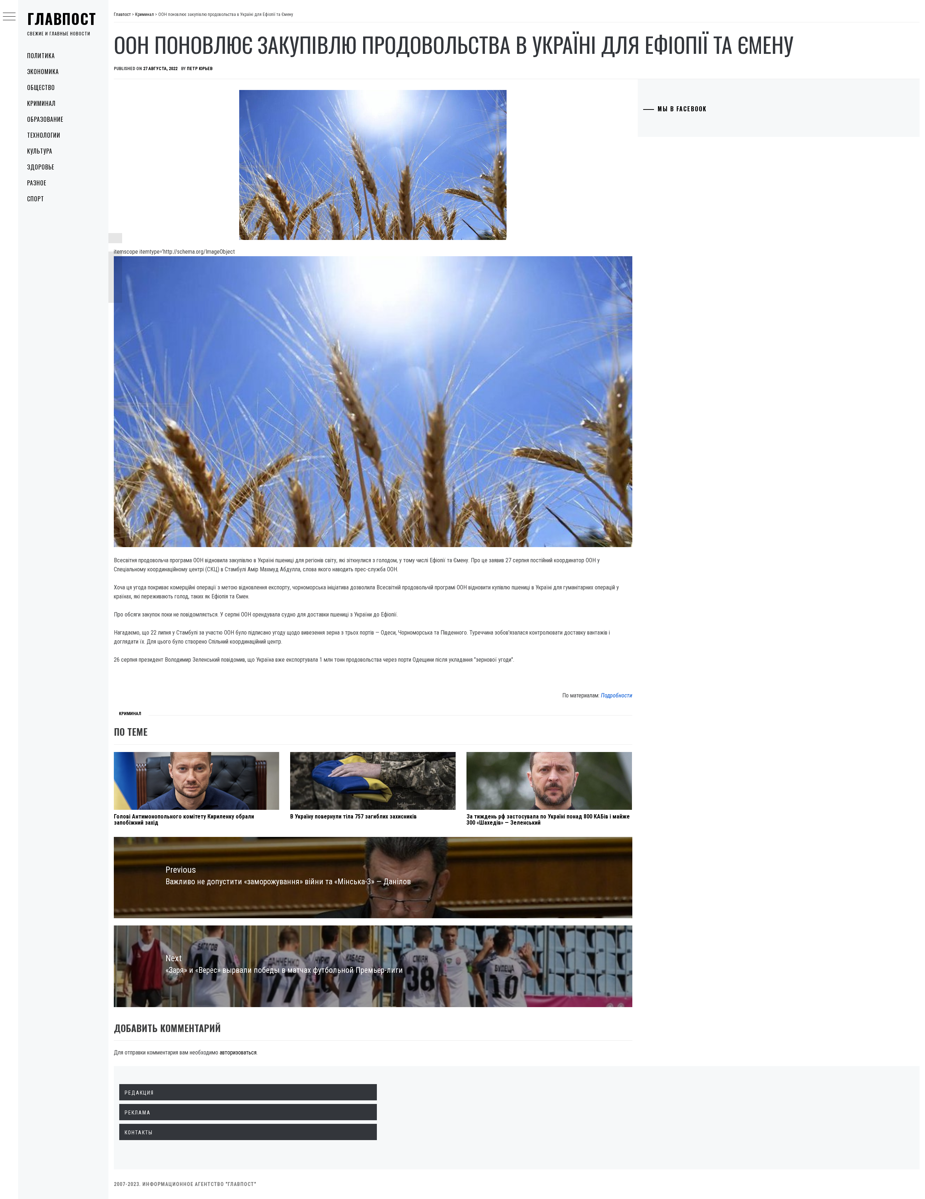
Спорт (35, 198)
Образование (45, 119)
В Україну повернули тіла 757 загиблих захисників (353, 816)
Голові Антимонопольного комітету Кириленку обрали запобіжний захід (184, 819)
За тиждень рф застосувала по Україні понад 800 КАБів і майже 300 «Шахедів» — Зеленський (548, 819)
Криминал (41, 103)
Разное (36, 183)
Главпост (61, 18)
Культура (39, 151)
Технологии (43, 135)
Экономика (43, 71)
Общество (41, 87)
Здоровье (40, 167)
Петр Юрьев (199, 68)
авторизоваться (238, 1052)
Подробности (616, 695)
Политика (41, 55)
